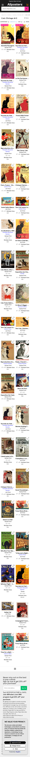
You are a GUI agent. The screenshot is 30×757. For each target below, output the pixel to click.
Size (19, 21)
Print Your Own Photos (15, 1)
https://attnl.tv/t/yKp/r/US (9, 715)
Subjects (13, 21)
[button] (15, 1)
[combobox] (13, 9)
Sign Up (24, 688)
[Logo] (15, 4)
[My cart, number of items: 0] (27, 4)
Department (3, 21)
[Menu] (2, 5)
